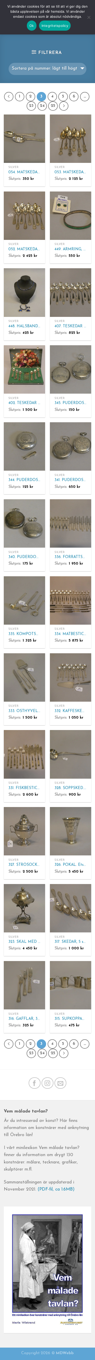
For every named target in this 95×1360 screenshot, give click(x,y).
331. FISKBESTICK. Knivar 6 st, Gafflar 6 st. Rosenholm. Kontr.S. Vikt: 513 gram (24, 788)
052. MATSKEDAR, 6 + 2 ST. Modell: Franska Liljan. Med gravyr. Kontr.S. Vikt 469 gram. (24, 249)
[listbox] (47, 69)
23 (31, 106)
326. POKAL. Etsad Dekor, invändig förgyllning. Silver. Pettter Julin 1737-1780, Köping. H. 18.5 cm (70, 865)
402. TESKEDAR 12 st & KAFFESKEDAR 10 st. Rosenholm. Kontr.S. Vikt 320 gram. (24, 403)
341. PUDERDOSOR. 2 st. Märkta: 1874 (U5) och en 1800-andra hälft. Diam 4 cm (70, 480)
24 (42, 106)
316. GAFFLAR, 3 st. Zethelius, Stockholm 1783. (24, 1019)
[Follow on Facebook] (35, 1083)
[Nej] (88, 20)
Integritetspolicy (55, 26)
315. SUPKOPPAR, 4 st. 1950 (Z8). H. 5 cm (70, 1019)
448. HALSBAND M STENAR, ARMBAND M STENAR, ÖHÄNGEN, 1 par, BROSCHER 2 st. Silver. (24, 326)
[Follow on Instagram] (47, 1083)
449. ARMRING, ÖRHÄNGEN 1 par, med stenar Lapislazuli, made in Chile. (70, 249)
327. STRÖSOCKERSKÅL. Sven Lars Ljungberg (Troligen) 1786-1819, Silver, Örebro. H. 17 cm (24, 865)
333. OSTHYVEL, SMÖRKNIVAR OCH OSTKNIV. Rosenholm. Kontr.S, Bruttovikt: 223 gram (24, 711)
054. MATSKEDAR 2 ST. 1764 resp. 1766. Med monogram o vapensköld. (24, 172)
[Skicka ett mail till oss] (60, 1083)
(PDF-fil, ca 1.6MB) (55, 1189)
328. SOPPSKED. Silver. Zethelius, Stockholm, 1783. (70, 788)
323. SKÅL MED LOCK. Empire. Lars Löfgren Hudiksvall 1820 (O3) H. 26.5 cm (24, 942)
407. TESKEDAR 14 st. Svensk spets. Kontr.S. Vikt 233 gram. (70, 326)
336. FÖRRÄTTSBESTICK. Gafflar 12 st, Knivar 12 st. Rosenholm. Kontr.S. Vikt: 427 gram (70, 557)
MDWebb (65, 1353)
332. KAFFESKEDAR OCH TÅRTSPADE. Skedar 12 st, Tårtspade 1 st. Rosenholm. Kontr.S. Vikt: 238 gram (70, 711)
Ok (31, 26)
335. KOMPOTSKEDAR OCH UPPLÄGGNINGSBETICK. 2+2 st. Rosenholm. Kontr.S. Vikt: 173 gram (24, 634)
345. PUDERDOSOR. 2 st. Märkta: (70, 403)
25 (53, 106)
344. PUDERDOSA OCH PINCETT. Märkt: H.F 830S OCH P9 (24, 480)
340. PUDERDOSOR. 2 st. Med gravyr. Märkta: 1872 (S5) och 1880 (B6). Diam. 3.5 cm (24, 557)
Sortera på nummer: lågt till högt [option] (44, 68)
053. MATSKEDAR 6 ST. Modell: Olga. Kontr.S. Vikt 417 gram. (70, 172)
